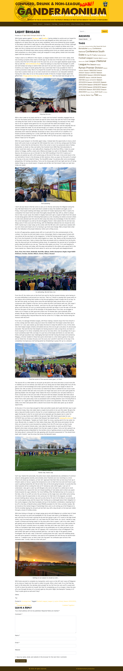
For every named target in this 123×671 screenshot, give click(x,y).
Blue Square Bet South (100, 46)
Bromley (90, 48)
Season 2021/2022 (94, 90)
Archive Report (82, 46)
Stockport (35, 38)
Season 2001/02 (90, 73)
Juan (87, 61)
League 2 (50, 601)
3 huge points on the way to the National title (37, 76)
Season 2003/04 (93, 75)
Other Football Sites (77, 24)
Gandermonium (82, 668)
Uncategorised (26, 601)
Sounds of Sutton (64, 24)
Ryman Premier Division (91, 67)
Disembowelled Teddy (24, 605)
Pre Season (91, 64)
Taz (44, 35)
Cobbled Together (68, 605)
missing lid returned (66, 418)
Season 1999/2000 (90, 70)
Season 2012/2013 (90, 80)
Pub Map (54, 24)
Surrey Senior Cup (87, 95)
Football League (42, 601)
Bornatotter (83, 48)
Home (35, 24)
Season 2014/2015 (93, 82)
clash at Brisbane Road (32, 64)
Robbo (99, 64)
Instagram (47, 24)
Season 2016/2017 (94, 85)
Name (17, 635)
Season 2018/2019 (94, 87)
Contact (87, 24)
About (40, 24)
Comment (18, 614)
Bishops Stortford (89, 46)
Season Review (91, 92)
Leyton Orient (58, 601)
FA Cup (87, 55)
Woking (100, 95)
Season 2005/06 (91, 77)
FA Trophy (93, 55)
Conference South (95, 51)
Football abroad (101, 55)
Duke (81, 54)
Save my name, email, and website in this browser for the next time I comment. (42, 657)
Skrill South (98, 92)
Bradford (45, 38)
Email (17, 642)
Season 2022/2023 (70, 601)
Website (17, 650)
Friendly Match (98, 58)
